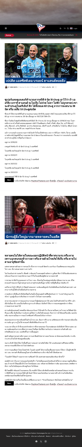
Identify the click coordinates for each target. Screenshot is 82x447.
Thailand (72, 29)
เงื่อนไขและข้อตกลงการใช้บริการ (21, 436)
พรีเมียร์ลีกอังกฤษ (27, 74)
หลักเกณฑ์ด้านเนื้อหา (58, 436)
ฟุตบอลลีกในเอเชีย (64, 74)
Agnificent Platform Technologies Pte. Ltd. (37, 433)
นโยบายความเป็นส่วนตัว (38, 436)
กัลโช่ (7, 74)
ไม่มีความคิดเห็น (46, 87)
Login (75, 28)
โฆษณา (8, 436)
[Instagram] (45, 441)
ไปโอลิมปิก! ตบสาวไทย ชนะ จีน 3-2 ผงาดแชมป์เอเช (46, 35)
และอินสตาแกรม (70, 181)
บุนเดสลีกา (15, 74)
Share (9, 180)
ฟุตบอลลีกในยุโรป (49, 74)
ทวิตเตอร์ (60, 181)
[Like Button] (53, 87)
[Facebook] (36, 441)
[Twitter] (41, 441)
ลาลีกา (8, 230)
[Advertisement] (43, 7)
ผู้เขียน (74, 436)
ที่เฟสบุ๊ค (53, 181)
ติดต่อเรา (48, 436)
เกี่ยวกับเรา (68, 436)
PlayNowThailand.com (40, 181)
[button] (6, 28)
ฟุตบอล (38, 74)
